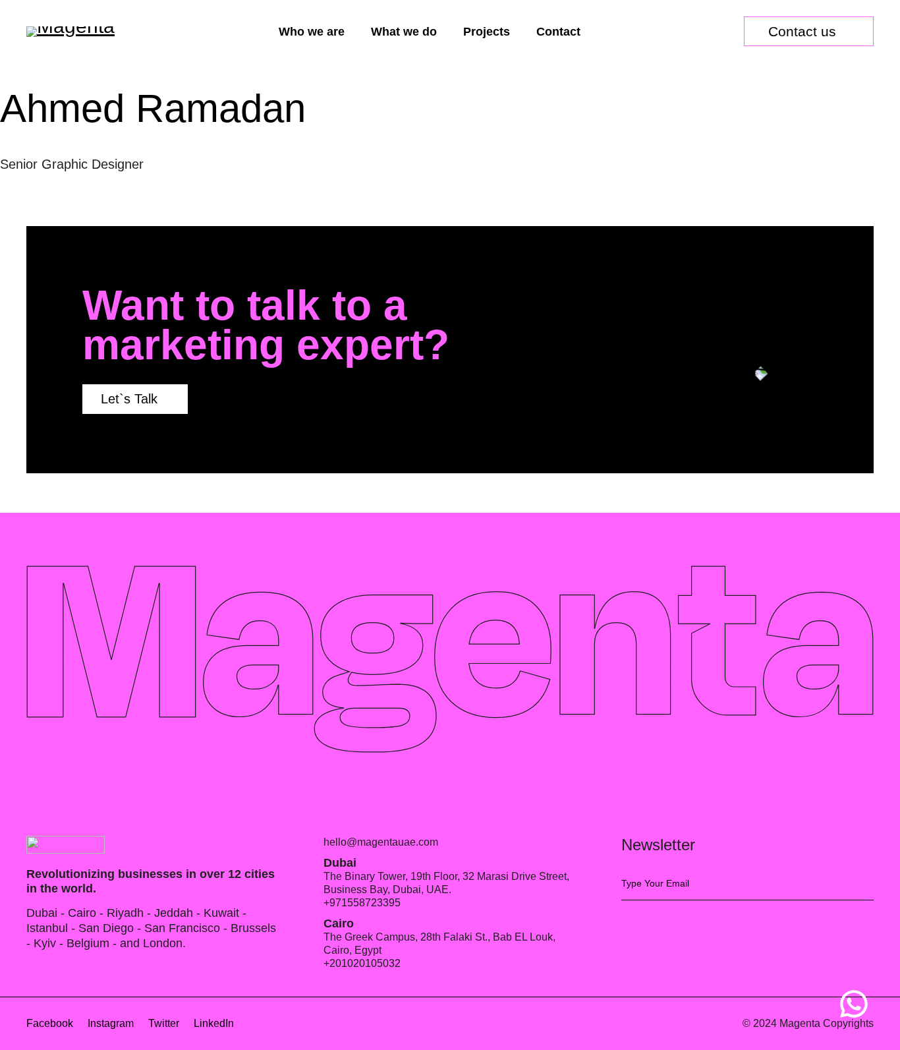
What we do (404, 32)
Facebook (49, 1023)
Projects (486, 32)
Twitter (163, 1023)
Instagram (111, 1023)
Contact (558, 32)
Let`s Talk (129, 399)
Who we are (312, 32)
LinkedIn (214, 1023)
